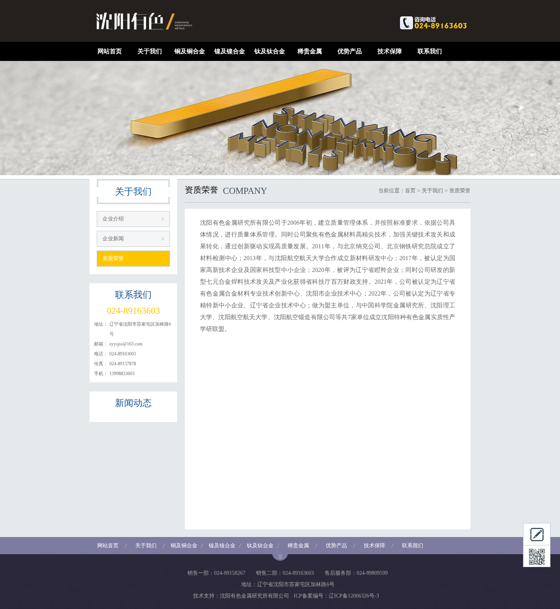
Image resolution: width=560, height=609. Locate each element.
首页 (410, 190)
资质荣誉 (113, 258)
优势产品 (350, 51)
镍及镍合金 (229, 51)
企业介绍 (113, 219)
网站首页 (110, 51)
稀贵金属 (310, 51)
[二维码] (536, 556)
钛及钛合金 (269, 51)
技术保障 (390, 51)
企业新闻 (113, 238)
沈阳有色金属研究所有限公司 (254, 596)
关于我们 (150, 51)
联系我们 (430, 51)
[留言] (536, 534)
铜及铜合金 (189, 51)
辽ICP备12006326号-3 (354, 596)
